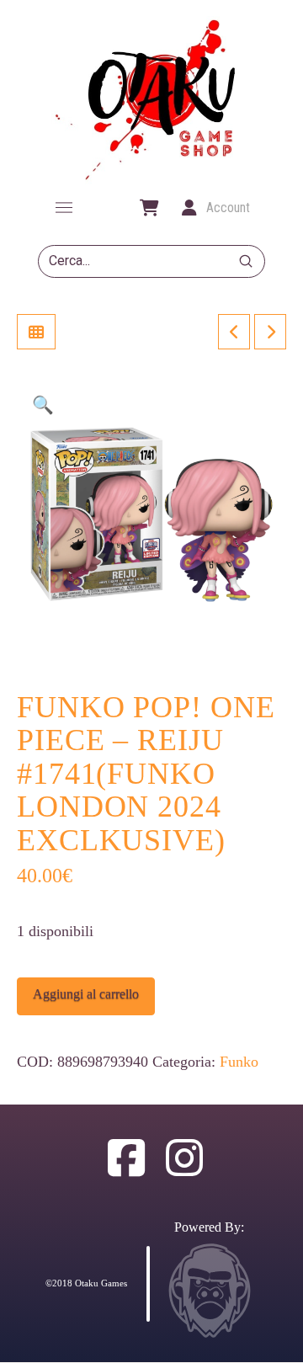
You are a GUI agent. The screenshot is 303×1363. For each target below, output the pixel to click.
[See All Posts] (36, 331)
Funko (239, 1061)
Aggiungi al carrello (86, 994)
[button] (64, 208)
